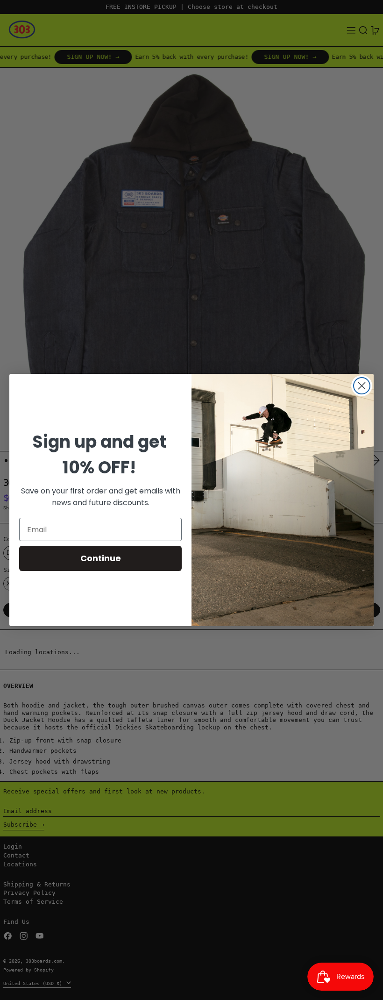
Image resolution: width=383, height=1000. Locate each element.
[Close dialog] (362, 386)
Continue (100, 558)
